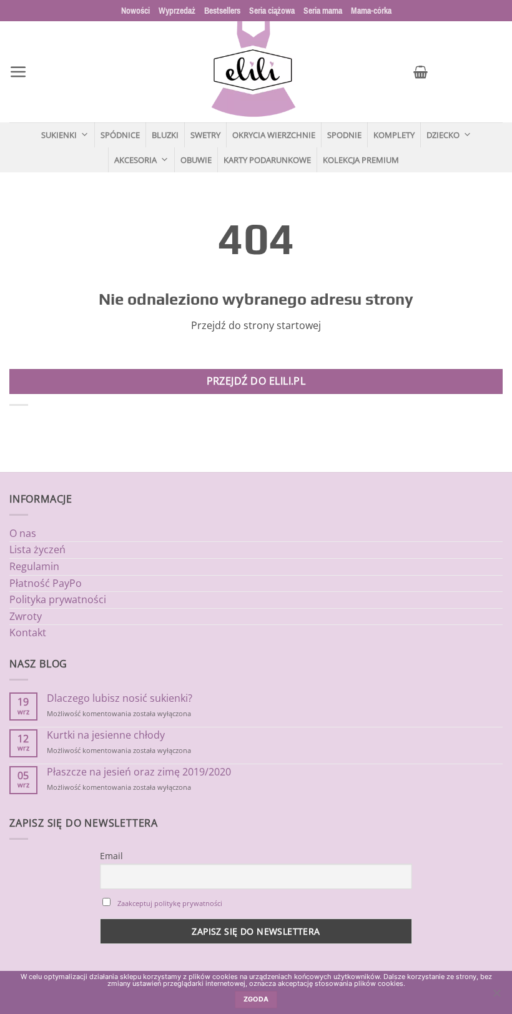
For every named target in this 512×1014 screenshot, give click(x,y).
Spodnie (344, 134)
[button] (18, 72)
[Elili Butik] (253, 71)
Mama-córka (371, 10)
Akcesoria (135, 159)
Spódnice (120, 134)
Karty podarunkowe (267, 159)
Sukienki (59, 134)
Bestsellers (222, 10)
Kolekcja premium (361, 159)
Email (111, 856)
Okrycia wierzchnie (273, 134)
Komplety (394, 134)
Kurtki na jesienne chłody (106, 735)
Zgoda (256, 999)
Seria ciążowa (272, 10)
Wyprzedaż (177, 10)
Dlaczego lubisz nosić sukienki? (119, 698)
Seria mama (322, 10)
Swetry (205, 134)
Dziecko (443, 134)
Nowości (135, 10)
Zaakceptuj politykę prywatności (169, 903)
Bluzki (165, 134)
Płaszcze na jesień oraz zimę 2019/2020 (139, 772)
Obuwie (196, 159)
